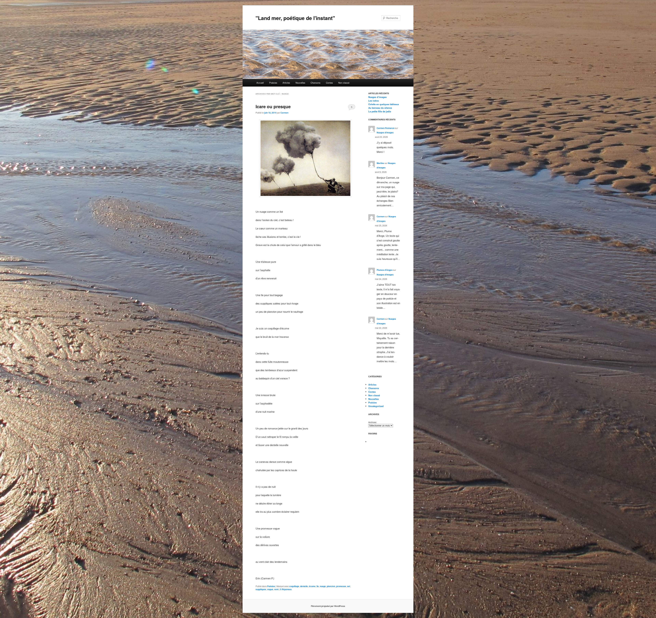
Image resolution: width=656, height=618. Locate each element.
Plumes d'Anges (385, 269)
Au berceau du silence (380, 107)
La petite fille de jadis (379, 111)
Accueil (260, 82)
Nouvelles (300, 82)
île (318, 586)
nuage (323, 586)
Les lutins (373, 100)
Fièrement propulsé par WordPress (328, 606)
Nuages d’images (377, 97)
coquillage (294, 586)
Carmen (284, 112)
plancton (331, 586)
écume (312, 586)
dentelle (304, 586)
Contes (329, 82)
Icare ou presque (273, 106)
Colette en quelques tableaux (383, 104)
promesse (341, 586)
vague (270, 589)
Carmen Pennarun (385, 128)
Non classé (343, 82)
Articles (286, 82)
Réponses (286, 589)
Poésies (273, 82)
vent (276, 589)
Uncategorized (376, 406)
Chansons (315, 82)
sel (348, 586)
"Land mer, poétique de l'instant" (295, 18)
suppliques (261, 589)
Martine (380, 163)
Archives (372, 422)
